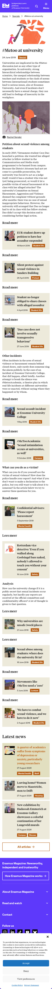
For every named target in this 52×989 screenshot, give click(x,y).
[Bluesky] (35, 932)
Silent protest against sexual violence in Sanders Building (30, 269)
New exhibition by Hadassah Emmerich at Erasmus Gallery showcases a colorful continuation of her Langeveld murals (31, 815)
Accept (26, 963)
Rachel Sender (14, 137)
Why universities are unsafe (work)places (30, 623)
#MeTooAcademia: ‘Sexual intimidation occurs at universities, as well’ (30, 447)
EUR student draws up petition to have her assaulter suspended (31, 236)
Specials (16, 16)
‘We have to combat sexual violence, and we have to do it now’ (31, 714)
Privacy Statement (31, 985)
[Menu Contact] (47, 914)
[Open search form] (36, 6)
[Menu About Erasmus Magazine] (47, 891)
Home (5, 16)
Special (22, 57)
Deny (26, 971)
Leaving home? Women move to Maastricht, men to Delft (31, 786)
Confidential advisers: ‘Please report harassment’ (30, 512)
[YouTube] (27, 932)
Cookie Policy (17, 985)
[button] (47, 936)
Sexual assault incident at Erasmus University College (31, 413)
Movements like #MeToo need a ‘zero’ (30, 683)
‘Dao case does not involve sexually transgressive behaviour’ (28, 335)
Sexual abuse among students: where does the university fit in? (30, 653)
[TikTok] (20, 932)
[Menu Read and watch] (47, 903)
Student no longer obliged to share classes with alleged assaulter (31, 301)
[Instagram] (5, 932)
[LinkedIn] (12, 932)
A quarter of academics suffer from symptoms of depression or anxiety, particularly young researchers (31, 755)
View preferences (26, 979)
